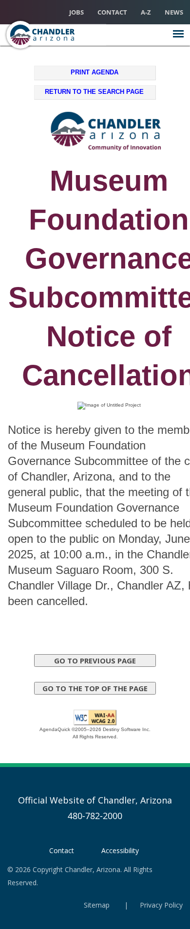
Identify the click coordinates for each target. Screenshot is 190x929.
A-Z (146, 12)
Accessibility (120, 850)
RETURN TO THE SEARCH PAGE (94, 91)
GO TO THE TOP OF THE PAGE (95, 688)
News (174, 12)
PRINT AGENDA (94, 72)
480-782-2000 (95, 816)
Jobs (76, 12)
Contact (112, 12)
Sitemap (97, 905)
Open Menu (178, 33)
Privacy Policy (161, 905)
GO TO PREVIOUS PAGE (95, 660)
